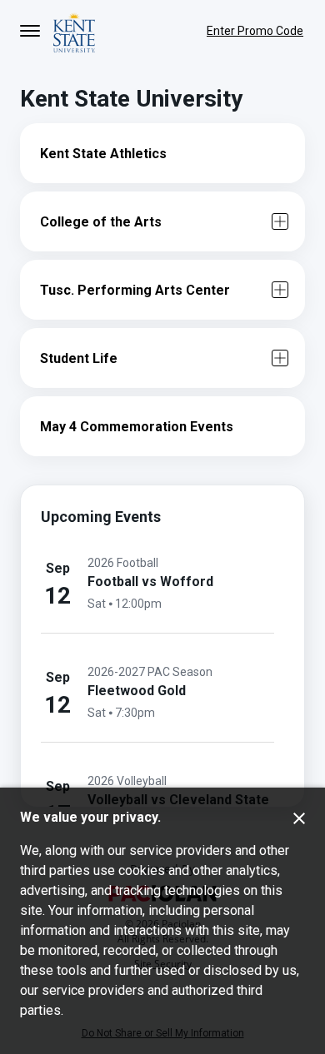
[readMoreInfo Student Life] (280, 358)
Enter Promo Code (255, 30)
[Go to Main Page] (74, 30)
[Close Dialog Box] (299, 818)
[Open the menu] (30, 31)
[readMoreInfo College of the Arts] (280, 221)
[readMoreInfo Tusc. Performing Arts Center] (280, 289)
